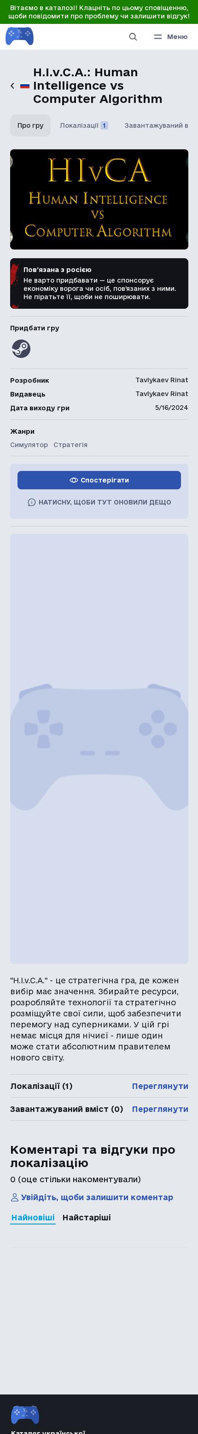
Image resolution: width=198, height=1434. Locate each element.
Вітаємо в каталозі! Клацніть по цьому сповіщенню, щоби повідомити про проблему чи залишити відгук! (99, 12)
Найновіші (33, 1217)
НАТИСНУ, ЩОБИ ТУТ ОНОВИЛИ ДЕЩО (105, 502)
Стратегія (70, 444)
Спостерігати (105, 480)
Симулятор (29, 444)
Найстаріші (86, 1217)
